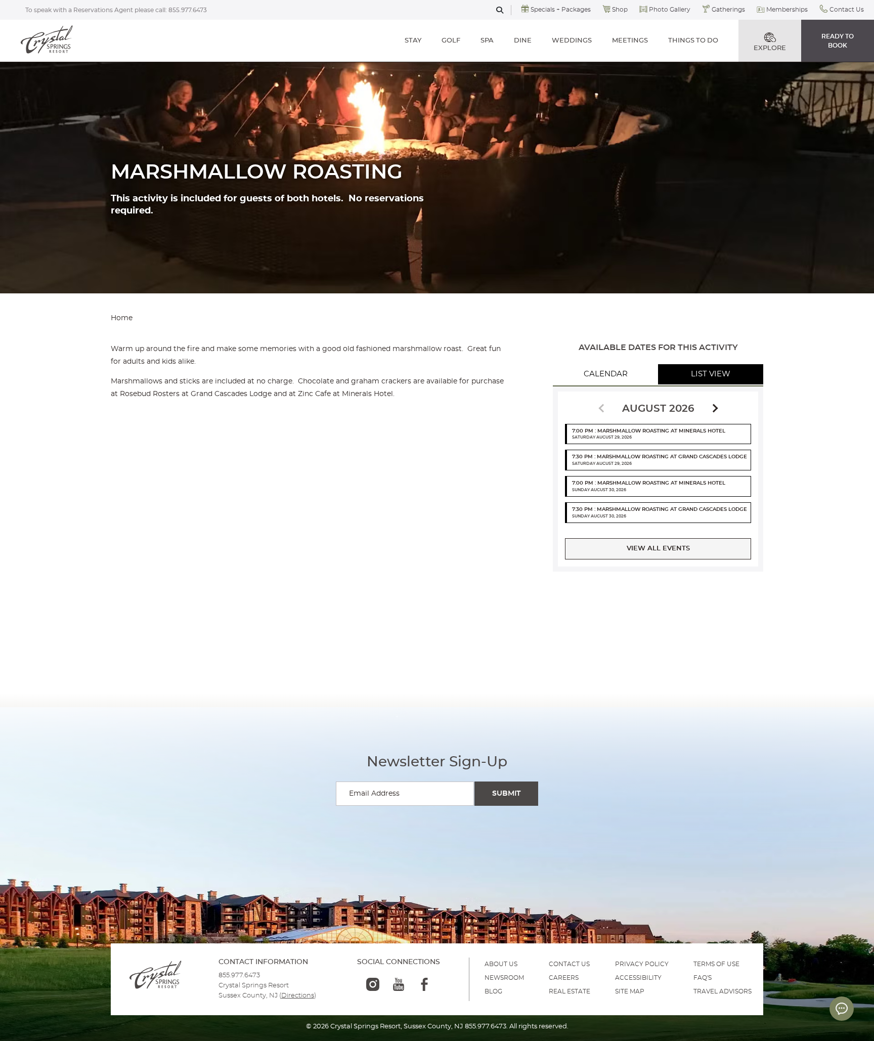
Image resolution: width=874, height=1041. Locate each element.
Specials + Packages (561, 10)
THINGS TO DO (693, 40)
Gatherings (728, 10)
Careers (564, 978)
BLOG (493, 991)
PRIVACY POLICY (642, 964)
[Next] (713, 409)
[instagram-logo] (372, 984)
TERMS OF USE (716, 964)
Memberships (787, 10)
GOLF (451, 40)
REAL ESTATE (569, 991)
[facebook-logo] (424, 984)
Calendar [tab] (606, 374)
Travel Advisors (722, 991)
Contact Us (846, 10)
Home (122, 318)
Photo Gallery (669, 10)
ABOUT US (501, 964)
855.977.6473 (187, 10)
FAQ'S (702, 978)
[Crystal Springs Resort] (47, 40)
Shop (620, 10)
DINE (523, 40)
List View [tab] (710, 374)
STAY (413, 40)
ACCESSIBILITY (638, 978)
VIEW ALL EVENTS (658, 548)
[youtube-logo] (398, 984)
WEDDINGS (572, 40)
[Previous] (603, 407)
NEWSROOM (504, 978)
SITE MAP (629, 991)
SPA (487, 40)
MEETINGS (630, 40)
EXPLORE (770, 48)
